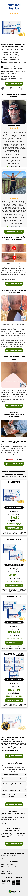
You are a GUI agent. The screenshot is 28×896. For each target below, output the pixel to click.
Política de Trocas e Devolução (9, 873)
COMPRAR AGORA (14, 528)
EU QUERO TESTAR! (14, 756)
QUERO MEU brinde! (14, 464)
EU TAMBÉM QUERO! (14, 231)
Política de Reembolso (6, 871)
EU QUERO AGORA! (14, 84)
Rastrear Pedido (5, 869)
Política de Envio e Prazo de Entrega (10, 866)
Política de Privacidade (7, 864)
